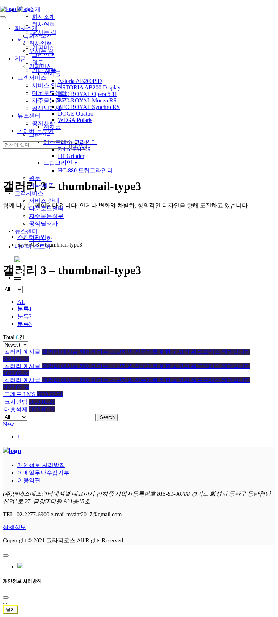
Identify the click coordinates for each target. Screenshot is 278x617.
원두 (35, 178)
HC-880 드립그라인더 (85, 170)
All (21, 302)
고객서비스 (28, 193)
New (8, 424)
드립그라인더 (60, 163)
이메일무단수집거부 (43, 473)
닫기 (10, 609)
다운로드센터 (46, 208)
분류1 (24, 309)
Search (107, 417)
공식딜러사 (43, 224)
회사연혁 (43, 24)
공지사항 (40, 239)
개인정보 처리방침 (41, 465)
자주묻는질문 (46, 216)
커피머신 (43, 47)
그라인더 (43, 55)
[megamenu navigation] (17, 278)
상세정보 (14, 527)
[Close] (6, 597)
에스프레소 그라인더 (70, 142)
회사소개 (29, 9)
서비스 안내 (44, 201)
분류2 (24, 316)
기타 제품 (41, 185)
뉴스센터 (26, 231)
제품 (23, 40)
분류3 (24, 324)
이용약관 (29, 480)
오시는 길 (44, 32)
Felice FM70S (74, 149)
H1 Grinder (71, 156)
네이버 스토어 (32, 246)
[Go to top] (6, 555)
